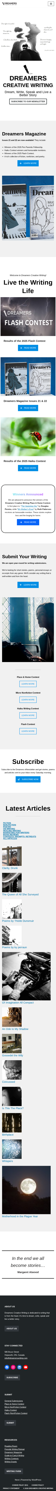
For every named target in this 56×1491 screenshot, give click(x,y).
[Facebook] (7, 1367)
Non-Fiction (9, 825)
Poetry (7, 827)
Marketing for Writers (16, 833)
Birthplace (8, 1134)
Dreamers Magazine (13, 1452)
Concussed (8, 1081)
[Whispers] (12, 1149)
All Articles (10, 838)
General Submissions (14, 1401)
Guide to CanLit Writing (14, 1455)
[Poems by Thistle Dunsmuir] (12, 909)
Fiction (7, 823)
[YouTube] (25, 1367)
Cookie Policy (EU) (20, 1485)
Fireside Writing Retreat (14, 1449)
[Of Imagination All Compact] (26, 976)
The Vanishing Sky (29, 506)
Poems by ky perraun (14, 947)
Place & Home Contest (14, 1404)
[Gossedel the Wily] (12, 1044)
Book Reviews (11, 834)
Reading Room (11, 1446)
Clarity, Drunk (10, 868)
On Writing (9, 829)
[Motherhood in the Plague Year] (26, 1190)
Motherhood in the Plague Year (20, 1216)
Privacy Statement (11, 1488)
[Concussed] (12, 1070)
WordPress (36, 1480)
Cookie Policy (38, 1485)
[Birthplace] (12, 1123)
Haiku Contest (11, 1410)
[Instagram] (13, 1367)
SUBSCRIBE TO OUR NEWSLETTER (28, 101)
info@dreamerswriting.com (16, 1358)
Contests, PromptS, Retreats (19, 836)
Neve (17, 1480)
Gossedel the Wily (12, 1055)
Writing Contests (12, 1458)
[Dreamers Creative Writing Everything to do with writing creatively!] (10, 4)
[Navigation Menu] (51, 4)
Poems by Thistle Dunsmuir (18, 920)
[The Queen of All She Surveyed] (12, 883)
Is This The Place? (13, 1108)
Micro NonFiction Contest (15, 1407)
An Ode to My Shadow (15, 1029)
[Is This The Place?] (12, 1097)
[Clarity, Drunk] (12, 856)
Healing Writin (11, 831)
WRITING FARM (14, 1471)
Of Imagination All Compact (18, 1002)
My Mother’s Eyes (26, 509)
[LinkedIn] (19, 1367)
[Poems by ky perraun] (12, 936)
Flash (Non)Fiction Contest (16, 1413)
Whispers (7, 1161)
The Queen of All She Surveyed (20, 894)
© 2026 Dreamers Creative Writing (38, 1488)
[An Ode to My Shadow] (12, 1017)
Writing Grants (11, 1462)
